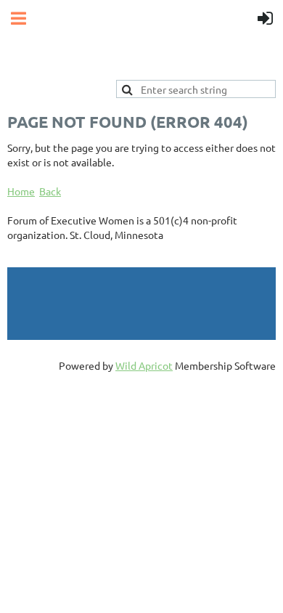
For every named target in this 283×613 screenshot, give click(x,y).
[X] (50, 257)
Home (21, 191)
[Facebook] (17, 257)
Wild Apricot (144, 365)
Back (50, 191)
